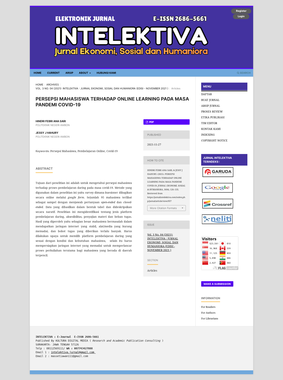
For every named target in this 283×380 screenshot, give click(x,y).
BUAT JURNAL (210, 100)
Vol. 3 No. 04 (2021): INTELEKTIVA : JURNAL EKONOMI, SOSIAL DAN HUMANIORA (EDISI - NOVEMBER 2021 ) (102, 88)
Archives (52, 84)
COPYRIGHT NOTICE (214, 140)
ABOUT (84, 72)
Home (39, 84)
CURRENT (53, 72)
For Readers (208, 307)
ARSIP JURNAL (210, 105)
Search (245, 72)
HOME (37, 72)
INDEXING (208, 134)
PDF (151, 122)
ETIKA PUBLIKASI (212, 117)
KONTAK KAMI (211, 129)
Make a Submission (217, 283)
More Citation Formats (163, 208)
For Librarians (209, 318)
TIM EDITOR (209, 123)
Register (241, 10)
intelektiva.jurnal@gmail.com (73, 352)
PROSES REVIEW (212, 111)
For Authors (208, 312)
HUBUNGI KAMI (106, 72)
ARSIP (69, 72)
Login (241, 16)
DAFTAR (206, 94)
